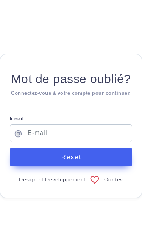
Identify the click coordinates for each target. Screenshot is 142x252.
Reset (71, 157)
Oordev (113, 179)
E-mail (17, 118)
